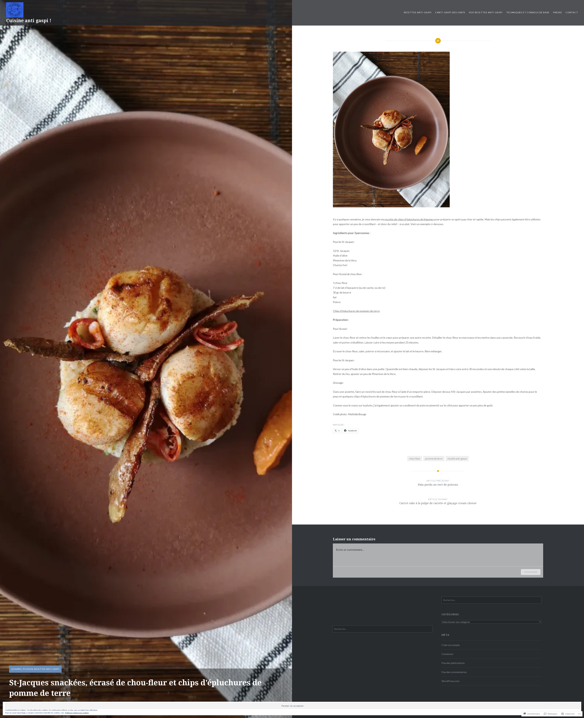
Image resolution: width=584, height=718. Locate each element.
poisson (28, 669)
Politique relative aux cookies (77, 713)
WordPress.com (450, 681)
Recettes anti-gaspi (418, 12)
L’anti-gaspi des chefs (450, 12)
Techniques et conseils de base (527, 12)
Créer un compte (450, 645)
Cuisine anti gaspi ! (28, 20)
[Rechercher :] (491, 600)
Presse (557, 12)
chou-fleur (414, 458)
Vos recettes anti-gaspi (486, 12)
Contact (572, 12)
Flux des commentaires (454, 672)
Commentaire (530, 572)
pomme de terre (433, 458)
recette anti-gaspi (457, 458)
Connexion (447, 653)
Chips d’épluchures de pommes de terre (356, 311)
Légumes (16, 669)
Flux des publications (453, 662)
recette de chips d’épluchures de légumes (409, 219)
